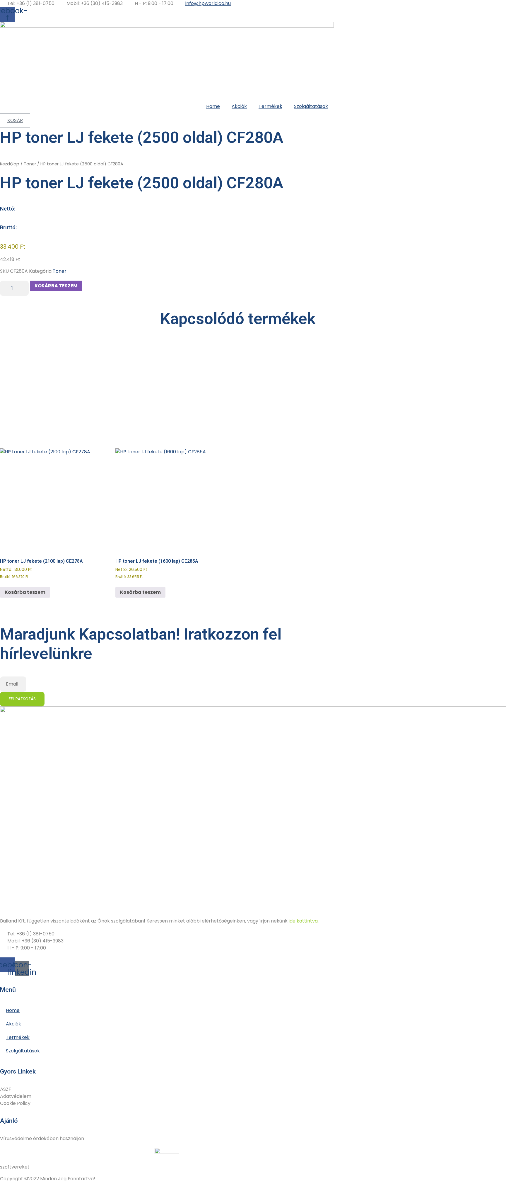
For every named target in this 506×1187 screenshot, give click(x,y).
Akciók (239, 106)
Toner (30, 164)
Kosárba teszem (56, 285)
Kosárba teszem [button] (25, 592)
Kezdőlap (9, 164)
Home (213, 106)
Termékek (270, 106)
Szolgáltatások (311, 106)
